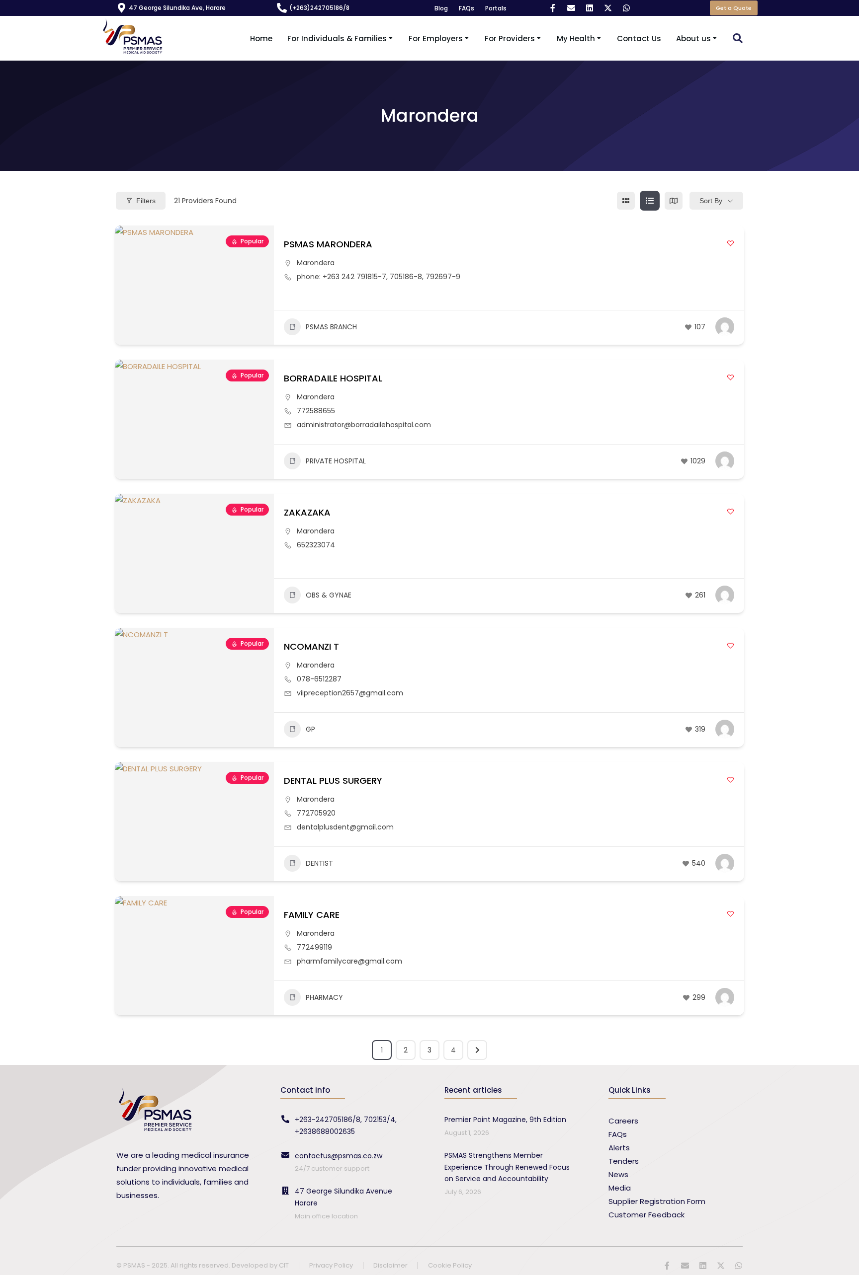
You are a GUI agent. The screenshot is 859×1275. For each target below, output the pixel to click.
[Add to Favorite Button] (730, 243)
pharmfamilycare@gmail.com (349, 961)
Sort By (710, 201)
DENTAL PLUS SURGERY (333, 780)
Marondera (316, 263)
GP (310, 729)
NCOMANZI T (311, 646)
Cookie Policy (450, 1266)
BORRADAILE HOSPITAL (333, 378)
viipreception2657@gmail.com (350, 692)
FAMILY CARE (312, 914)
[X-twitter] (608, 8)
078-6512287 (319, 679)
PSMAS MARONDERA (328, 244)
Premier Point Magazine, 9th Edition (505, 1120)
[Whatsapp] (626, 8)
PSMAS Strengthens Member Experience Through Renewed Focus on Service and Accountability (507, 1167)
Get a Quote (734, 8)
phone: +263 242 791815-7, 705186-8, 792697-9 (378, 276)
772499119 (314, 947)
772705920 (316, 813)
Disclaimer (390, 1266)
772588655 (316, 410)
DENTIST (319, 863)
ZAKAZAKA (307, 512)
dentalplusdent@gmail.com (345, 827)
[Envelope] (571, 8)
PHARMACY (324, 997)
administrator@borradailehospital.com (364, 424)
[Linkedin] (590, 8)
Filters (146, 201)
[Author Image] (724, 326)
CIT (284, 1265)
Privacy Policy (331, 1266)
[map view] (674, 201)
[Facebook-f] (553, 8)
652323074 (316, 544)
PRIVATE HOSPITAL (336, 461)
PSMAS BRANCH (331, 327)
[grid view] (626, 201)
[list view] (650, 201)
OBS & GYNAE (328, 595)
